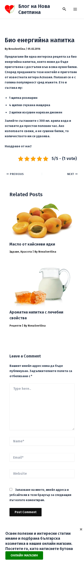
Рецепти (15, 325)
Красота (26, 251)
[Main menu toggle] (75, 9)
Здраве (14, 251)
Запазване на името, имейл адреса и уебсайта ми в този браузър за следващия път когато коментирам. (40, 495)
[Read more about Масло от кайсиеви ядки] (41, 221)
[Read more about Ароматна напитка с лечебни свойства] (41, 284)
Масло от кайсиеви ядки (32, 244)
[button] (64, 9)
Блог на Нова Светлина (34, 9)
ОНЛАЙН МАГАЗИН (24, 555)
